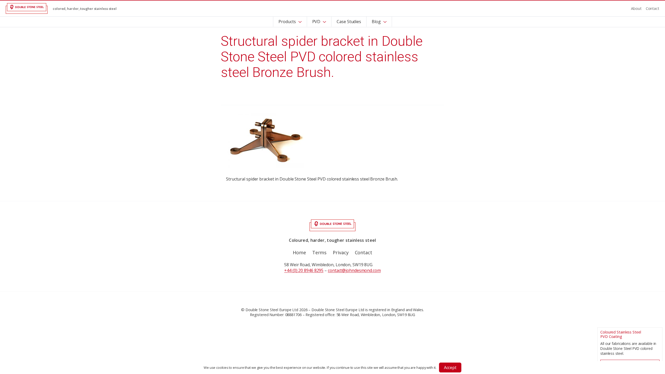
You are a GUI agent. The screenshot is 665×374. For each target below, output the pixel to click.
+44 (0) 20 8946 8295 (303, 270)
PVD (316, 21)
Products (287, 21)
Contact (652, 8)
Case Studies (349, 21)
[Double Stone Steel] (27, 8)
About (636, 8)
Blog (376, 21)
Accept (450, 367)
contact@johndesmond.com (354, 270)
